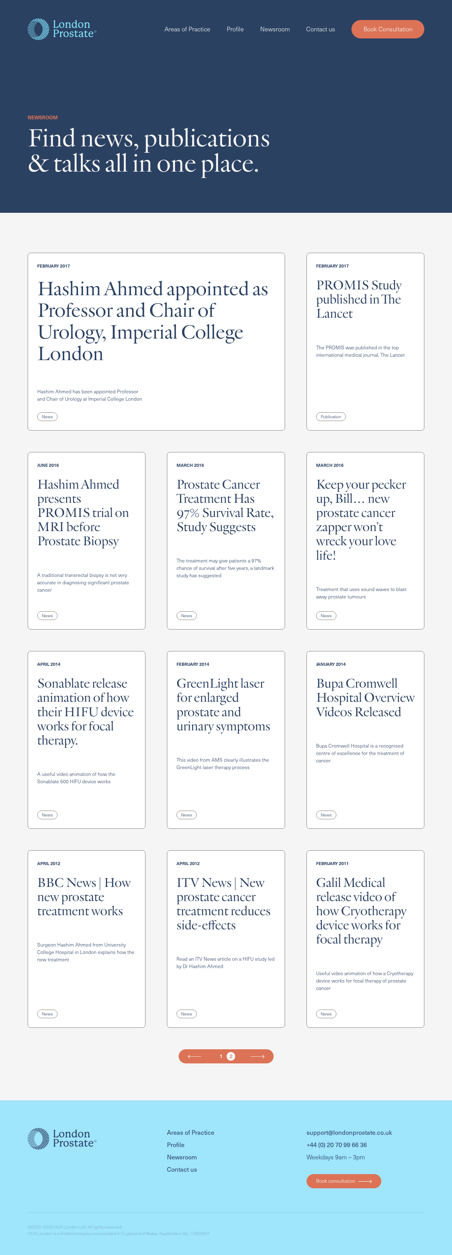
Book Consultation (388, 29)
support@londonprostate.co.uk (349, 1132)
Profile (235, 29)
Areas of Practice (187, 29)
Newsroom (275, 29)
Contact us (320, 29)
